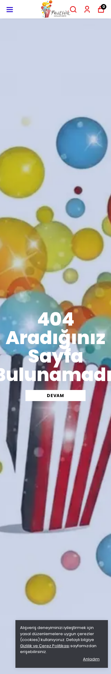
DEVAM (55, 395)
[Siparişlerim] (87, 9)
